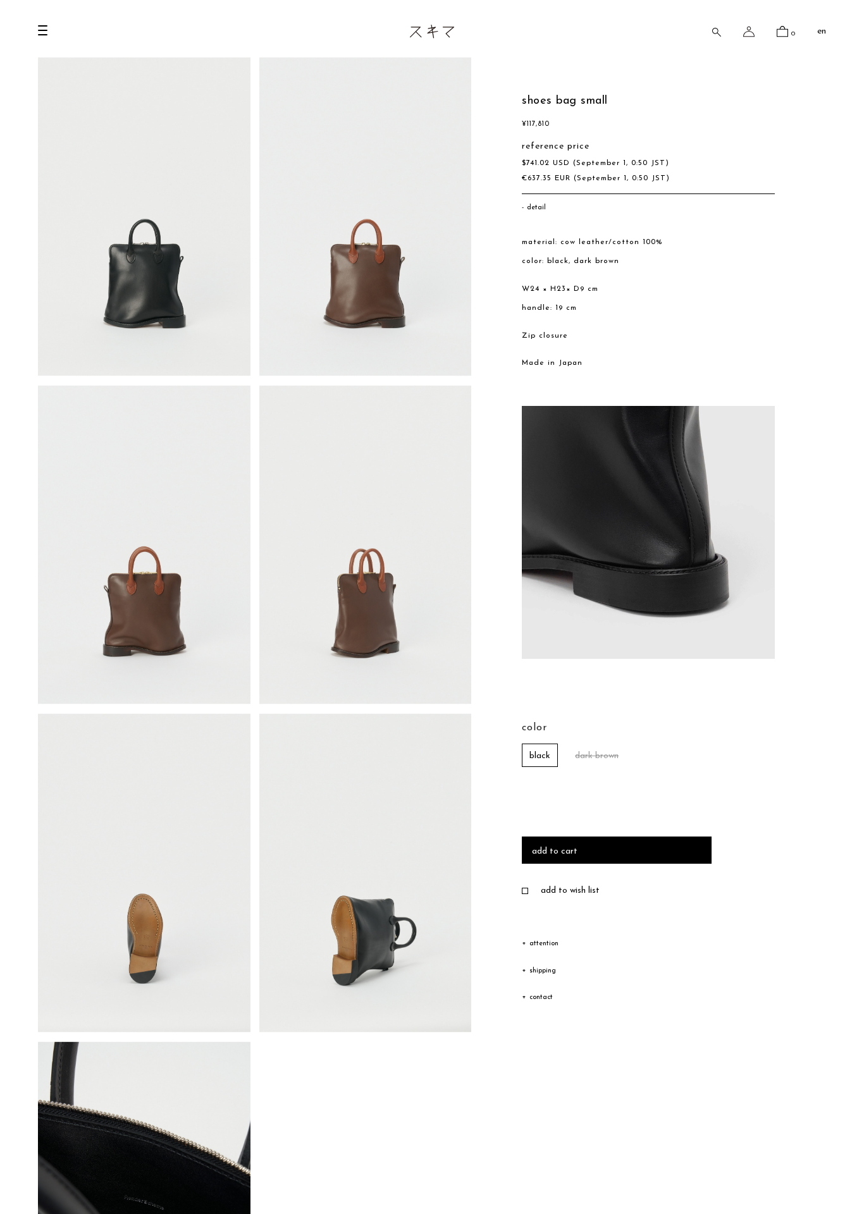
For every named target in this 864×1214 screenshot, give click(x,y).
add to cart (554, 851)
